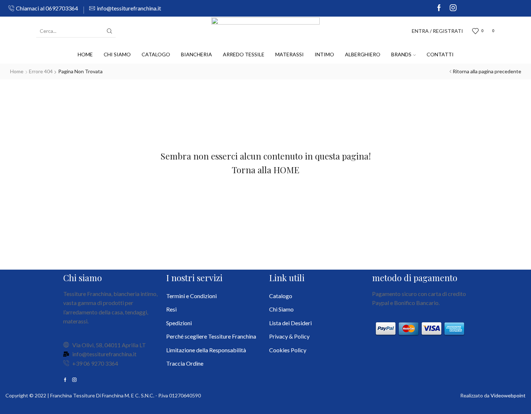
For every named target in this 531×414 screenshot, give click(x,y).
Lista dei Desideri (290, 322)
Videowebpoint (508, 395)
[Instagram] (453, 8)
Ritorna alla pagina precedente (487, 71)
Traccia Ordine (184, 363)
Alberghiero (362, 54)
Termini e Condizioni (191, 295)
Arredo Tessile (243, 54)
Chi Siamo (281, 309)
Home (85, 54)
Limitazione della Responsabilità (206, 350)
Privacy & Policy (289, 336)
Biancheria (196, 54)
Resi (171, 309)
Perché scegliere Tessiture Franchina (211, 336)
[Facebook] (439, 8)
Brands (401, 54)
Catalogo (156, 54)
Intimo (324, 54)
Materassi (289, 54)
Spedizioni (179, 322)
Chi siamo (117, 54)
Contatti (440, 54)
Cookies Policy (287, 350)
